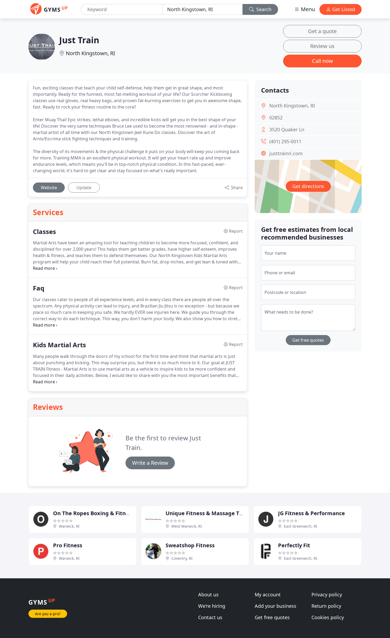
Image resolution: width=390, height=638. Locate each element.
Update (83, 187)
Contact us (210, 617)
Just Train (79, 40)
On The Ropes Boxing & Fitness (93, 513)
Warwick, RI (69, 526)
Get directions (308, 186)
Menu (307, 9)
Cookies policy (327, 617)
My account (268, 594)
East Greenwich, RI (300, 526)
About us (208, 594)
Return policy (326, 606)
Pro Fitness (67, 545)
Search (263, 9)
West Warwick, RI (186, 526)
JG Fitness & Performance (311, 513)
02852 (276, 117)
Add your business (275, 606)
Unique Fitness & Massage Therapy (212, 513)
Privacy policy (326, 594)
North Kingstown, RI (90, 53)
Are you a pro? (47, 613)
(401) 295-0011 (285, 141)
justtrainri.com (286, 153)
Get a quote (322, 31)
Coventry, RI (182, 558)
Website (49, 187)
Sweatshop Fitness (190, 545)
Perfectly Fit (294, 545)
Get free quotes (308, 340)
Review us (322, 46)
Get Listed (343, 9)
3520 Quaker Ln (286, 129)
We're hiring (211, 606)
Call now (322, 60)
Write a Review (150, 462)
